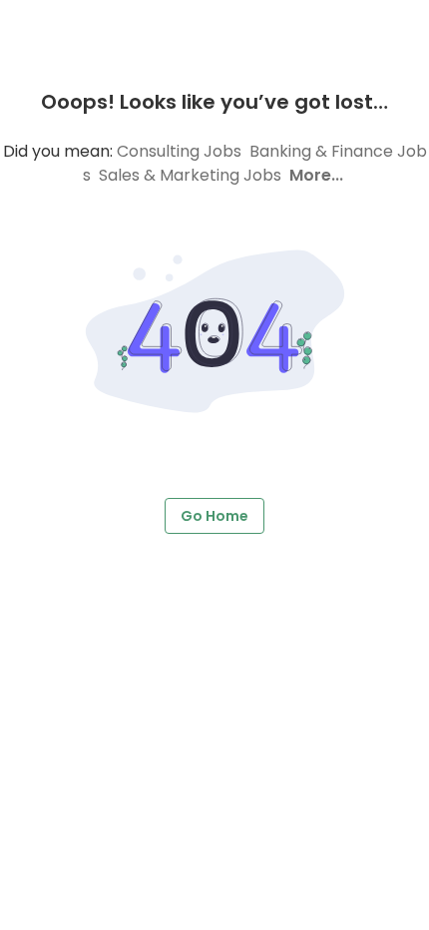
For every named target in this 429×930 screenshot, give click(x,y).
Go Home (214, 516)
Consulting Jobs (179, 151)
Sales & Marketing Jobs (190, 175)
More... (316, 175)
